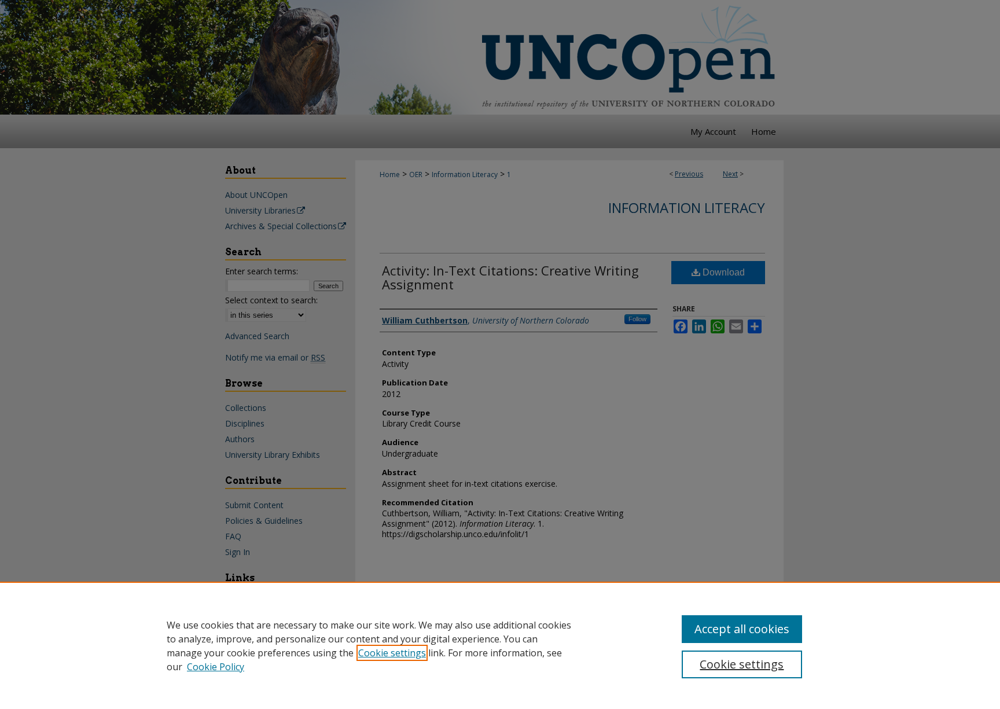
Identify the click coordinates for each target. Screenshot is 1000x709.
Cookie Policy (215, 666)
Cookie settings (392, 652)
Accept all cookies (741, 629)
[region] (500, 645)
